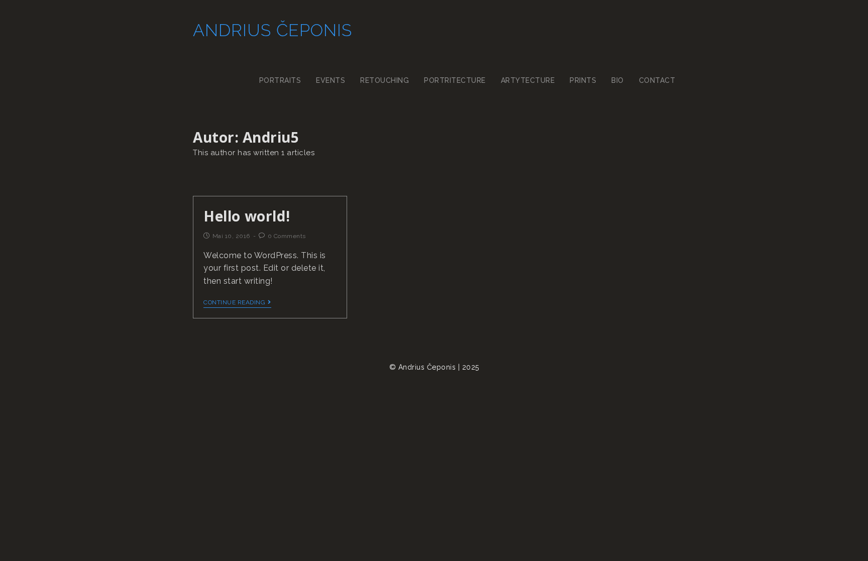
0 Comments (287, 236)
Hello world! (246, 216)
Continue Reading (234, 302)
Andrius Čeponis (272, 30)
